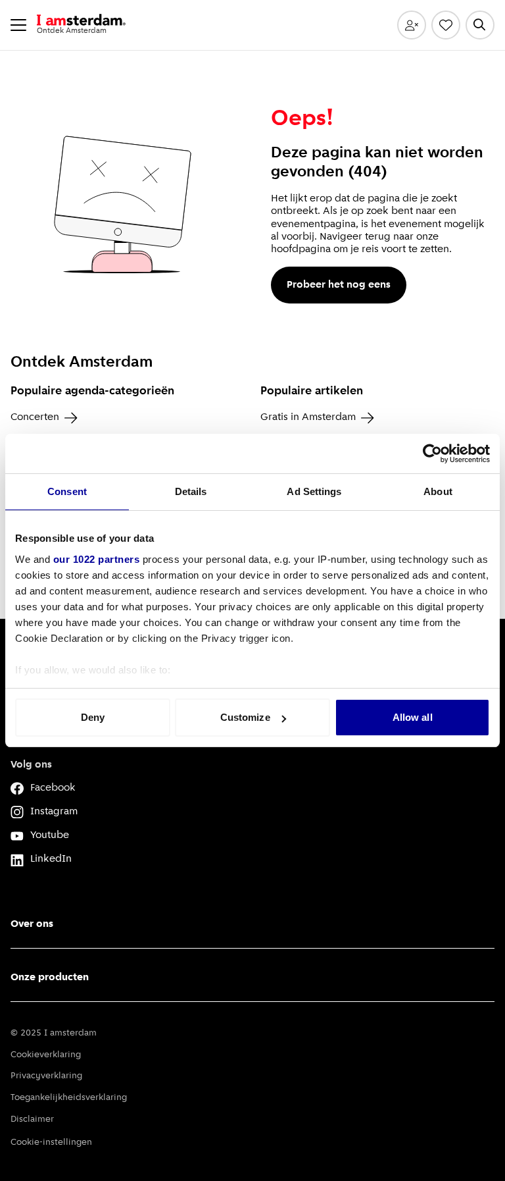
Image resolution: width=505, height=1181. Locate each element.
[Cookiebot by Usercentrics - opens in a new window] (432, 453)
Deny (93, 717)
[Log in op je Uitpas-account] (411, 25)
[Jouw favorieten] (445, 25)
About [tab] (437, 491)
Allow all (413, 717)
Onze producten (50, 977)
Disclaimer (32, 1119)
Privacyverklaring (46, 1076)
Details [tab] (191, 491)
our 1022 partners (96, 559)
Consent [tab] (67, 491)
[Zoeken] (480, 25)
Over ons (32, 924)
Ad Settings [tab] (314, 491)
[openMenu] (18, 25)
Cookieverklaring (46, 1055)
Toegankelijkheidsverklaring (69, 1098)
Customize (245, 717)
